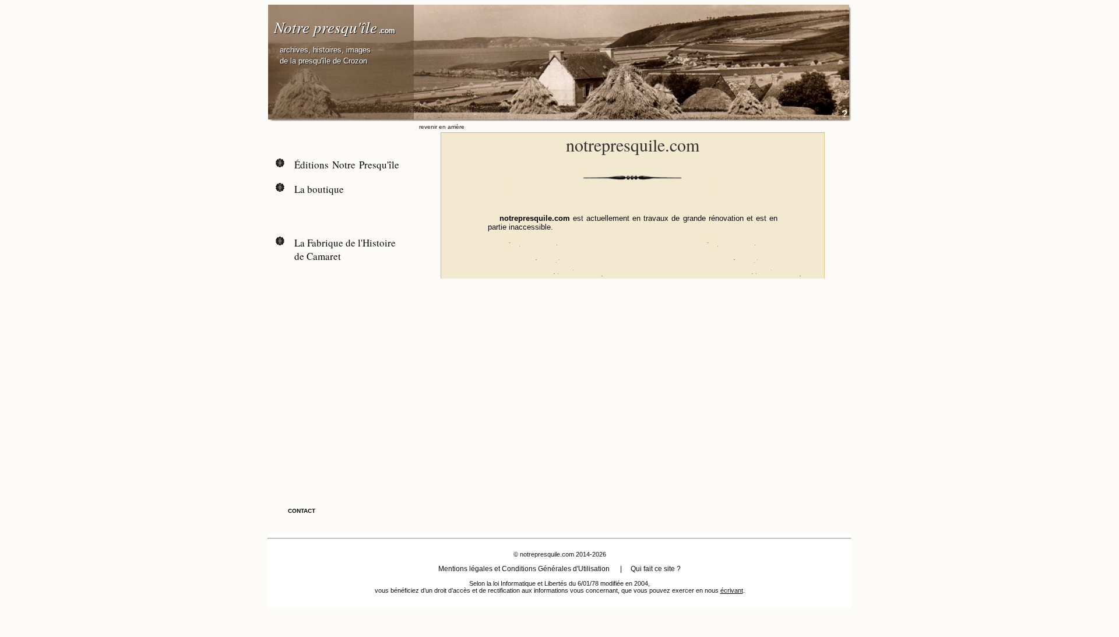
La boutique (319, 189)
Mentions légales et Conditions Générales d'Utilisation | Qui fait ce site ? (559, 569)
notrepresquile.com (547, 554)
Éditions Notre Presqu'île (346, 164)
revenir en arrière (442, 127)
